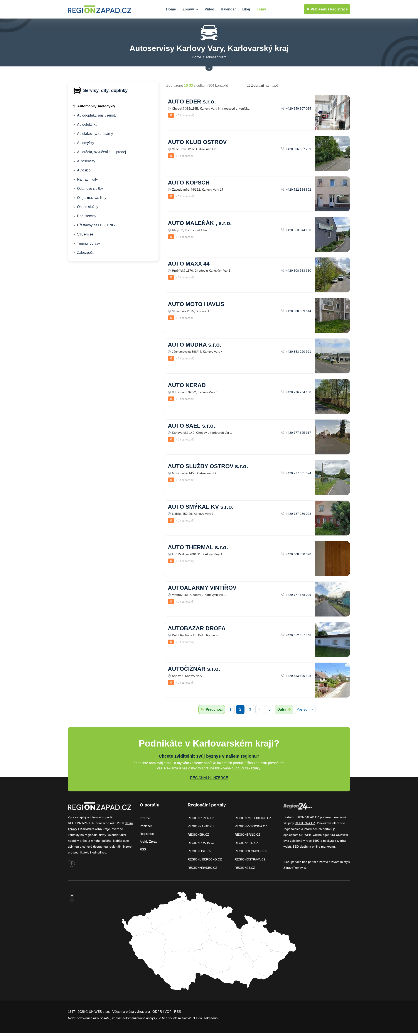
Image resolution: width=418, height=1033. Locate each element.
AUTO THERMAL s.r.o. (198, 547)
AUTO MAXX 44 (188, 264)
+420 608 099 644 (298, 311)
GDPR (157, 1011)
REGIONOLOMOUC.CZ (251, 851)
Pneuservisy (86, 216)
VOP (168, 1011)
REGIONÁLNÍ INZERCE (209, 778)
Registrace (339, 9)
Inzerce (145, 818)
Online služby (87, 207)
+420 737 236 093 (298, 513)
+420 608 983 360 (298, 270)
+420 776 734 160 (298, 392)
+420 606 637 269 (298, 149)
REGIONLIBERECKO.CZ (205, 859)
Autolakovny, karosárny (95, 133)
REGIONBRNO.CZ (247, 834)
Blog (246, 9)
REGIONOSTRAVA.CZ (250, 859)
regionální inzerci (120, 846)
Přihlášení (146, 826)
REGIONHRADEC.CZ (202, 867)
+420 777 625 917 (298, 432)
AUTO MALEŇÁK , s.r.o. (200, 223)
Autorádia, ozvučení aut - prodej (101, 152)
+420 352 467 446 (298, 635)
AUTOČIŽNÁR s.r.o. (194, 669)
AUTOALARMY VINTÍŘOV (202, 588)
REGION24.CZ (245, 867)
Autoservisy (86, 161)
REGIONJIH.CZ (198, 834)
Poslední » (305, 709)
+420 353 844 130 (298, 230)
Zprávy (188, 9)
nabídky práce (78, 840)
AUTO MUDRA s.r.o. (194, 345)
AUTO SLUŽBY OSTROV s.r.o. (208, 466)
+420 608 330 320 (298, 554)
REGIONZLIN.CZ (246, 843)
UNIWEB (305, 835)
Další (282, 709)
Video (209, 9)
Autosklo (84, 170)
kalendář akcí (117, 835)
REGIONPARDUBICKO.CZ (253, 818)
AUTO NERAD (187, 385)
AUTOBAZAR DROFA (197, 628)
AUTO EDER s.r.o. (192, 101)
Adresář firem (216, 57)
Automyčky (85, 143)
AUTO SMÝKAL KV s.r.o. (200, 507)
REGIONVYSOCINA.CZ (251, 826)
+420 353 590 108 (298, 675)
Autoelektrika (87, 124)
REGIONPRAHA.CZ (201, 843)
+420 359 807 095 (298, 108)
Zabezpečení (87, 252)
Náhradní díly (87, 179)
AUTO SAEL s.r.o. (191, 426)
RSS (143, 849)
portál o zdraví (318, 862)
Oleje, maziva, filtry (91, 198)
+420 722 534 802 (298, 189)
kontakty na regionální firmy (87, 835)
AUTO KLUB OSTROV (197, 142)
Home (171, 9)
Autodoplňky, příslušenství (97, 115)
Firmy (261, 9)
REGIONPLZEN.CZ (201, 818)
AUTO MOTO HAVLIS (196, 304)
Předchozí (213, 709)
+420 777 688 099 (298, 594)
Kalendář (228, 9)
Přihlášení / (319, 9)
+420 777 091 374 (298, 473)
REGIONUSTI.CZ (200, 851)
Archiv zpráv (148, 841)
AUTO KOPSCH (189, 183)
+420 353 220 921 (298, 351)
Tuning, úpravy (88, 243)
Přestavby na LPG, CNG (96, 225)
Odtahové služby (90, 188)
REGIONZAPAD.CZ (201, 826)
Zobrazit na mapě (264, 85)
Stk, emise (85, 234)
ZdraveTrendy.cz (295, 867)
